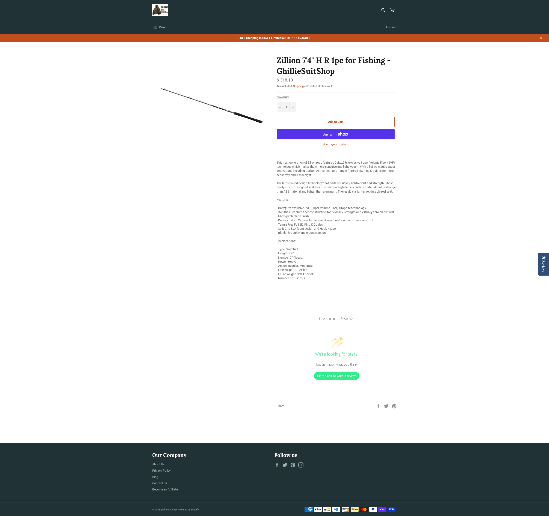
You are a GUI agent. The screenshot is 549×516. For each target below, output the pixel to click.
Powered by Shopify (188, 509)
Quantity (283, 97)
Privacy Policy (161, 470)
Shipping (298, 86)
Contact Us (159, 483)
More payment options (336, 144)
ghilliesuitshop (169, 509)
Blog (155, 477)
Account (391, 27)
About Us (158, 464)
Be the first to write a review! (336, 376)
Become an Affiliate (165, 489)
